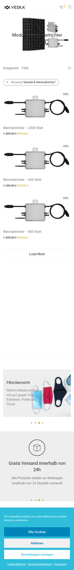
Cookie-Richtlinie (16, 564)
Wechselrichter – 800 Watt (22, 232)
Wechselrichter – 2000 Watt (23, 128)
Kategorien (11, 68)
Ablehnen (37, 543)
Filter (25, 68)
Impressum (60, 564)
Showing (33, 82)
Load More (37, 254)
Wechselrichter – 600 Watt (22, 180)
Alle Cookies (37, 532)
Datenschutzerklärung (40, 564)
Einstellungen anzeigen (37, 554)
